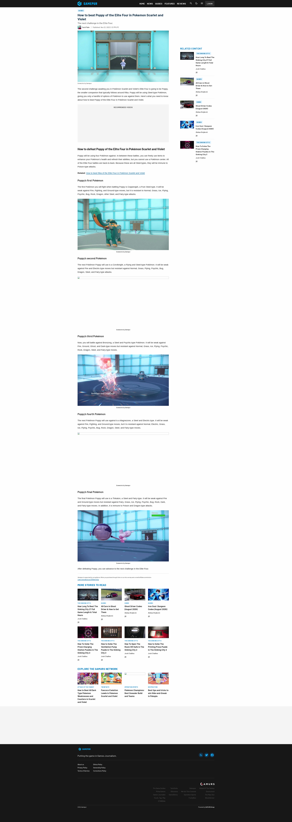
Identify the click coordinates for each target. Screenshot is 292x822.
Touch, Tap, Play (159, 798)
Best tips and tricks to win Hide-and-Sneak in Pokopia (158, 693)
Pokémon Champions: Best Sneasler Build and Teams (135, 693)
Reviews (181, 3)
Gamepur (192, 788)
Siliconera (174, 791)
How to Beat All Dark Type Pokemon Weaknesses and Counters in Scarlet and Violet (87, 696)
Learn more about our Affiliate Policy (88, 579)
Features (170, 3)
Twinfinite (174, 788)
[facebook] (212, 755)
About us (81, 764)
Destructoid (210, 791)
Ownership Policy (99, 768)
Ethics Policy (97, 764)
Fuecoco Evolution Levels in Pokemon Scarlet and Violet (109, 693)
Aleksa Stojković (107, 616)
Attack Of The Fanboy (206, 788)
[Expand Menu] (202, 3)
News (150, 3)
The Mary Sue (209, 795)
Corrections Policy (99, 771)
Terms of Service (84, 771)
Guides (158, 3)
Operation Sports (190, 795)
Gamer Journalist (159, 795)
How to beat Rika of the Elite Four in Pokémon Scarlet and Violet (115, 173)
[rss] (201, 755)
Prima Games (160, 791)
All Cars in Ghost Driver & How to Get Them (110, 609)
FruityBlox (192, 798)
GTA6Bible (161, 801)
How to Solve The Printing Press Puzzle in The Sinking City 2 (157, 647)
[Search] (191, 3)
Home (142, 3)
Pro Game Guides (159, 788)
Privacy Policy (82, 768)
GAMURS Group (209, 807)
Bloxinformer (209, 798)
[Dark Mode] (196, 3)
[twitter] (206, 755)
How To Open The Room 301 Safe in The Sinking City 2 (134, 647)
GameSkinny (173, 795)
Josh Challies (82, 619)
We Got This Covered (188, 791)
